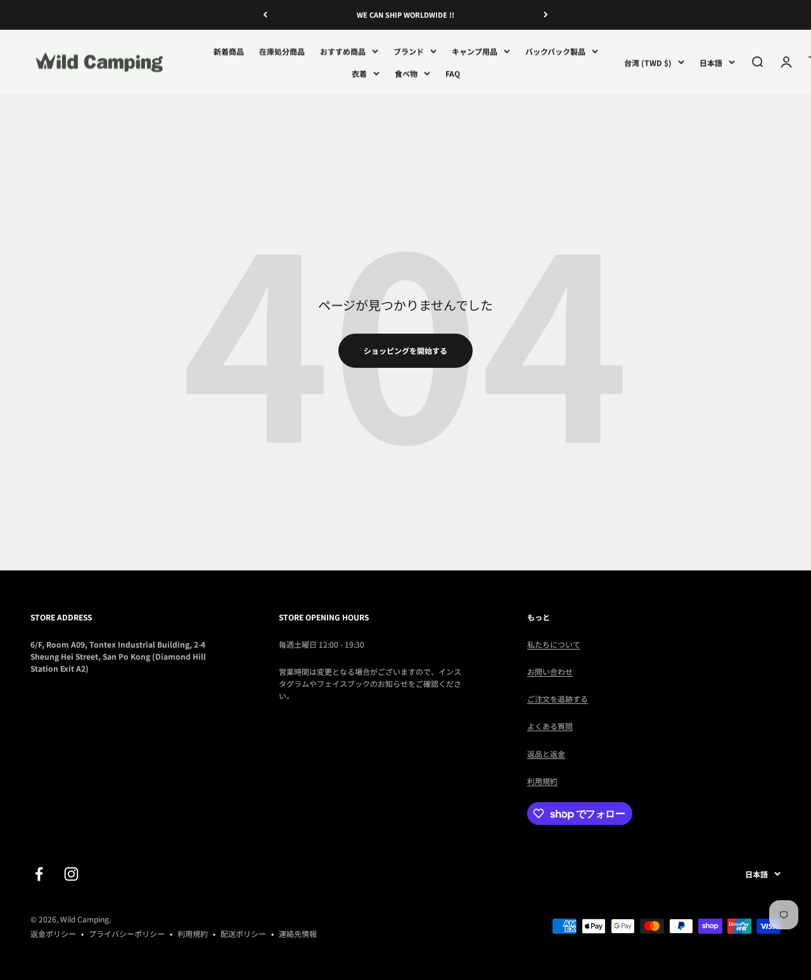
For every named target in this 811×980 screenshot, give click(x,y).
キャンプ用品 (474, 51)
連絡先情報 (298, 933)
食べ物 (406, 73)
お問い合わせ (550, 671)
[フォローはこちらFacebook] (39, 874)
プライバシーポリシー (127, 933)
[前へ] (265, 15)
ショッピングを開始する (405, 350)
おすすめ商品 (343, 51)
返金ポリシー (53, 933)
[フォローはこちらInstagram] (71, 874)
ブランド (408, 51)
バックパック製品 (555, 51)
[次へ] (546, 15)
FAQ (452, 73)
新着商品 (229, 51)
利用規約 (542, 781)
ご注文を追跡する (557, 698)
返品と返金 (546, 753)
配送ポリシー (243, 933)
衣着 (359, 73)
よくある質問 (550, 725)
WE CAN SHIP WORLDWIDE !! (405, 14)
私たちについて (553, 644)
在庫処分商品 (282, 51)
